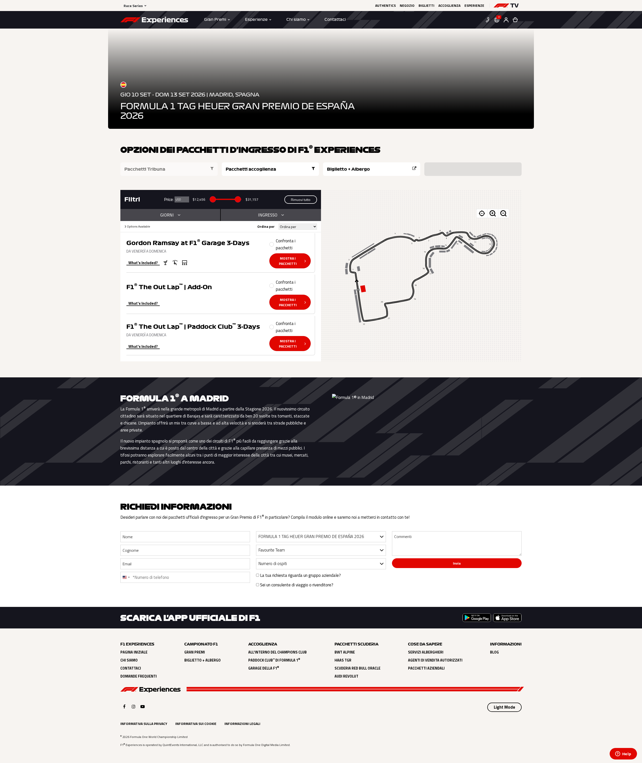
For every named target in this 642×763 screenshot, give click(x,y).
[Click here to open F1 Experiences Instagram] (133, 706)
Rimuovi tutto (300, 199)
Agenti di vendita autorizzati (435, 660)
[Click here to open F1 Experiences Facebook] (124, 706)
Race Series (133, 5)
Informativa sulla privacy (143, 723)
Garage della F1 (263, 668)
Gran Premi (194, 652)
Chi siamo (129, 660)
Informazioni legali (242, 723)
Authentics (385, 6)
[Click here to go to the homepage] (154, 21)
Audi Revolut (346, 676)
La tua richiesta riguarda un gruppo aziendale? (300, 575)
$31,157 (252, 199)
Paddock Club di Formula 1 (274, 660)
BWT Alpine (345, 652)
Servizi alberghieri (425, 652)
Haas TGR (343, 660)
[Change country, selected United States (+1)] (126, 577)
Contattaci (130, 668)
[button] (506, 6)
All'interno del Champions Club (277, 652)
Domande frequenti (138, 676)
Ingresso (267, 215)
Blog (494, 652)
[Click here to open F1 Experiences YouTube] (142, 706)
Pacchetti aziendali (426, 668)
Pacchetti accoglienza (251, 169)
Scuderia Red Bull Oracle (357, 668)
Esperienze (474, 6)
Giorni (167, 215)
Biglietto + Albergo (348, 169)
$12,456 (199, 199)
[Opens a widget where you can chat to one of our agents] (623, 754)
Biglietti (426, 6)
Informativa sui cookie (195, 723)
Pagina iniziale (133, 652)
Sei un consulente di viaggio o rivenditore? (296, 585)
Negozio (407, 6)
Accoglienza (449, 6)
